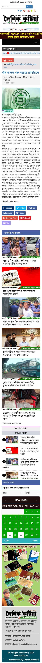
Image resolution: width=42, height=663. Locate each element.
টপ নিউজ (29, 64)
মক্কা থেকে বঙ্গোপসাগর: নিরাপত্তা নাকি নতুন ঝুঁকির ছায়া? (19, 293)
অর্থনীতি (9, 64)
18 (5, 529)
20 (15, 529)
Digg (33, 208)
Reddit (21, 213)
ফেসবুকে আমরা (8, 482)
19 (10, 529)
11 (5, 523)
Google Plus (11, 218)
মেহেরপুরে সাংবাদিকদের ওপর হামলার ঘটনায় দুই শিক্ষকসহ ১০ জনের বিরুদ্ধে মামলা (19, 415)
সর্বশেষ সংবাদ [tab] (21, 428)
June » (35, 540)
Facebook (8, 208)
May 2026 (21, 500)
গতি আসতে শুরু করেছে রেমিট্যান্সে (20, 73)
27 (15, 535)
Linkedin (8, 213)
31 (37, 535)
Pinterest (26, 218)
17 (37, 523)
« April (6, 540)
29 (26, 535)
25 (5, 535)
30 (32, 535)
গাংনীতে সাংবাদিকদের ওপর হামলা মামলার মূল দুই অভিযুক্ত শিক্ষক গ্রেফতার (21, 323)
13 (15, 523)
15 (26, 523)
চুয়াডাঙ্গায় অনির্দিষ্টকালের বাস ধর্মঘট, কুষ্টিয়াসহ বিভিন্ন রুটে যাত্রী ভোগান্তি (18, 384)
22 (26, 529)
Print (7, 223)
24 (37, 529)
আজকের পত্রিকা (19, 64)
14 (21, 523)
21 (21, 529)
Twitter (22, 208)
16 (32, 523)
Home (9, 60)
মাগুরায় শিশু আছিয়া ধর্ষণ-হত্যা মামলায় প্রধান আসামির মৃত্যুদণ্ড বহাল (19, 262)
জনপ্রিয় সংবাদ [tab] (21, 433)
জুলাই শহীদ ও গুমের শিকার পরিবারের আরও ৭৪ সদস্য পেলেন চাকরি (19, 354)
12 (10, 523)
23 (32, 529)
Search (29, 7)
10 (37, 517)
